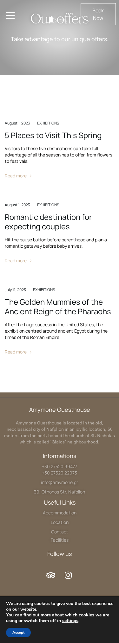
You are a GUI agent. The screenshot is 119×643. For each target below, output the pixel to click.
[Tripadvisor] (51, 575)
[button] (98, 14)
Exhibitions (48, 123)
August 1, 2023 (17, 123)
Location (60, 522)
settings (70, 621)
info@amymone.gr (59, 482)
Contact (59, 532)
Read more (16, 176)
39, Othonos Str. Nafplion (59, 492)
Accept (18, 632)
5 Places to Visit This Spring (53, 135)
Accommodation (59, 513)
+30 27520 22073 (59, 473)
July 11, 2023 (15, 289)
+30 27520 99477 (59, 466)
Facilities (60, 540)
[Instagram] (68, 575)
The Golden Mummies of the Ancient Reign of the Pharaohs (58, 306)
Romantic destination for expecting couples (48, 222)
